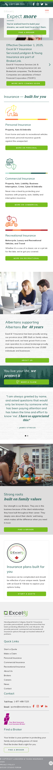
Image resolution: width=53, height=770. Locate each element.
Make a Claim (10, 653)
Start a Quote (10, 649)
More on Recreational (26, 258)
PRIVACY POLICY (7, 765)
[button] (25, 435)
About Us (8, 671)
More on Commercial (26, 205)
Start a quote (26, 594)
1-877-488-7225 (21, 701)
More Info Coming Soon (26, 83)
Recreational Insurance (14, 666)
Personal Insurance (13, 658)
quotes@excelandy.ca (21, 706)
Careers (7, 680)
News (6, 684)
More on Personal (26, 148)
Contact (7, 688)
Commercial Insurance (14, 662)
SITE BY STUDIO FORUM (10, 767)
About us (27, 360)
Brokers (7, 675)
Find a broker (26, 32)
